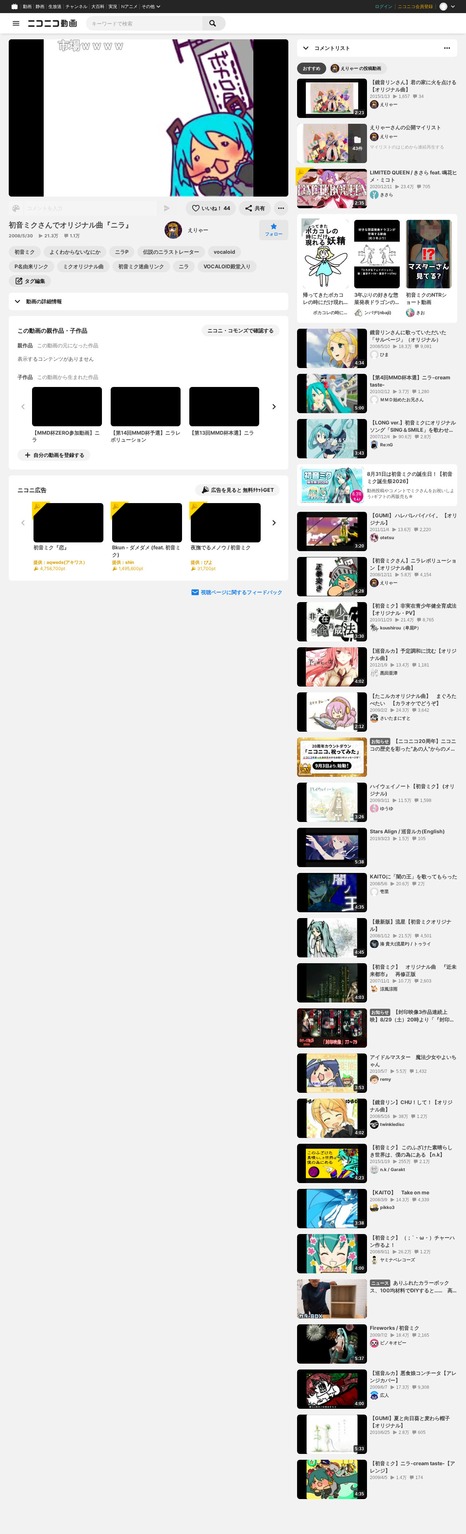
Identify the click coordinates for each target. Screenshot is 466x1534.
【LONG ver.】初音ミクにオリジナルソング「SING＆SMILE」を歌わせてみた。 (413, 426)
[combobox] (144, 23)
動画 (27, 6)
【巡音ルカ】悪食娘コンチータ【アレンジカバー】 (413, 1376)
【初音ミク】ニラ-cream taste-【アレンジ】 (412, 1467)
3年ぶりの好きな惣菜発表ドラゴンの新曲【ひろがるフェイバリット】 (376, 298)
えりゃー (198, 230)
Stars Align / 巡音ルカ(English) (407, 831)
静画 (40, 6)
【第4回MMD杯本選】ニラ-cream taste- (410, 381)
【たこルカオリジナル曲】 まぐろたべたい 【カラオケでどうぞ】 (413, 699)
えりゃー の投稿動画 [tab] (361, 68)
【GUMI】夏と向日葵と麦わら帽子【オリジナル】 (410, 1421)
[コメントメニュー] (447, 48)
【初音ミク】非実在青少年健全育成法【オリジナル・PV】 (413, 609)
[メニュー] (281, 208)
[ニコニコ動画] (52, 23)
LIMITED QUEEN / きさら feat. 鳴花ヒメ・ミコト (413, 176)
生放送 (55, 6)
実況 (112, 6)
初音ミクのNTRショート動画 (426, 298)
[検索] (214, 23)
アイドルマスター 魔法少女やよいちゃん (413, 1060)
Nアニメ (129, 6)
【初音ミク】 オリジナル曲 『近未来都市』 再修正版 (413, 970)
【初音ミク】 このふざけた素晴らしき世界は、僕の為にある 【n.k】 (411, 1151)
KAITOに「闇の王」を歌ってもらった (413, 876)
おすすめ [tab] (311, 68)
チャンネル (76, 6)
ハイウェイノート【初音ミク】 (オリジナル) (412, 789)
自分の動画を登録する (58, 455)
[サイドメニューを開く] (16, 23)
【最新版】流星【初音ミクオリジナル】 (410, 925)
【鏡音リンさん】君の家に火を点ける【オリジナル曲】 (413, 85)
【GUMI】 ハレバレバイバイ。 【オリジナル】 (413, 519)
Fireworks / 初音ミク (394, 1328)
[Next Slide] (274, 406)
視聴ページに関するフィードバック (242, 592)
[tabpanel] (377, 789)
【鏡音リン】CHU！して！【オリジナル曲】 (411, 1105)
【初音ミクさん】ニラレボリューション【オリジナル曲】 (413, 564)
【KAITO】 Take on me (399, 1192)
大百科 (97, 6)
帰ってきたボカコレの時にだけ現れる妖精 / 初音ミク (323, 298)
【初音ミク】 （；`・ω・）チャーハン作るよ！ (412, 1241)
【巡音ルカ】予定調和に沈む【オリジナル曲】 (413, 654)
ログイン (383, 6)
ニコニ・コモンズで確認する (241, 330)
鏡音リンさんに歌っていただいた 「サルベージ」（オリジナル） (410, 336)
